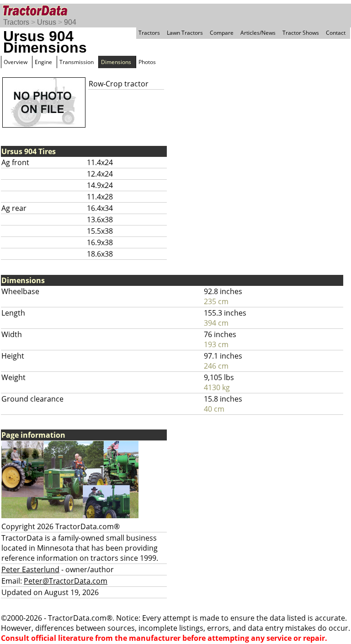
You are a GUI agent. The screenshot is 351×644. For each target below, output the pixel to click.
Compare (222, 33)
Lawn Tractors (185, 33)
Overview (15, 62)
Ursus (46, 22)
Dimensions (116, 62)
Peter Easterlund (30, 569)
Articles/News (258, 33)
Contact (336, 33)
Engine (43, 62)
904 (70, 22)
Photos (147, 62)
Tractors (16, 22)
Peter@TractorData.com (65, 581)
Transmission (76, 62)
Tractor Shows (300, 33)
